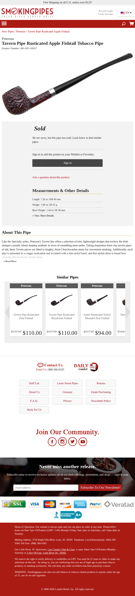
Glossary (67, 392)
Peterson (20, 31)
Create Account (105, 14)
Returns (101, 383)
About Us (34, 392)
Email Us (41, 369)
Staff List (34, 383)
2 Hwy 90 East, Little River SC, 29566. (46, 553)
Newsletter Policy (101, 400)
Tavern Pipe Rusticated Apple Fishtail (48, 31)
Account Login (105, 11)
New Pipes (8, 31)
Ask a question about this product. (51, 177)
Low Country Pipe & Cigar (61, 549)
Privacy (67, 400)
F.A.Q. (34, 400)
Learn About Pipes (67, 383)
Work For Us (34, 409)
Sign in (68, 162)
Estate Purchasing (101, 392)
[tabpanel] (26, 309)
